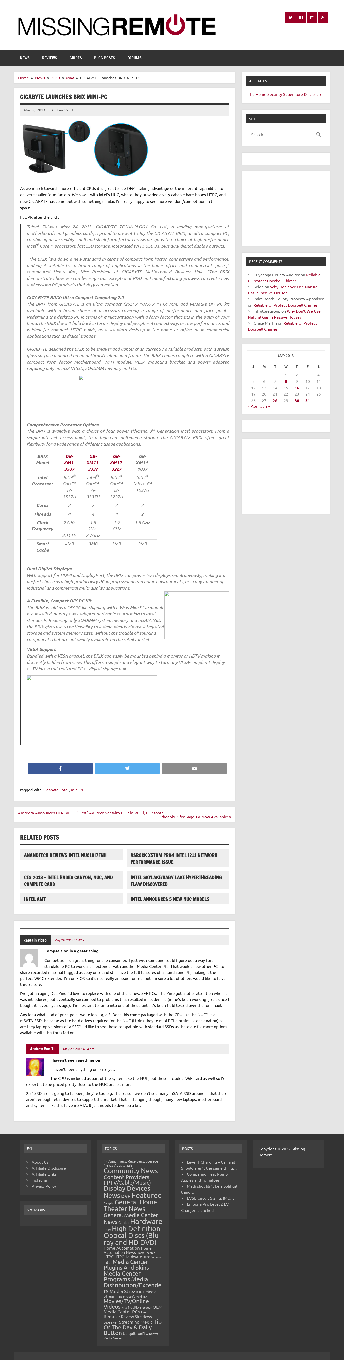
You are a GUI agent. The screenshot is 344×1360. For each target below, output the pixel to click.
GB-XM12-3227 (116, 462)
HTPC (109, 1256)
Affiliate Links (44, 1173)
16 (297, 387)
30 (297, 400)
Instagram (41, 1179)
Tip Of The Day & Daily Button (133, 1327)
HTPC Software (152, 1257)
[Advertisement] (286, 208)
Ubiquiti (130, 1333)
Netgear (146, 1307)
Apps (118, 1165)
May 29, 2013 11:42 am (70, 940)
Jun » (265, 405)
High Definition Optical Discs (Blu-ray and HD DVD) (132, 1235)
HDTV (107, 1230)
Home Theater (146, 1253)
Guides (76, 58)
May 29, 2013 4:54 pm (78, 1049)
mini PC (78, 789)
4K (105, 1161)
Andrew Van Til (63, 110)
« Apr (252, 405)
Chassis (127, 1165)
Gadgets (109, 1203)
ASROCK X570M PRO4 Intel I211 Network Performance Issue (174, 858)
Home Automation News (128, 1250)
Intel (65, 789)
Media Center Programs (122, 1276)
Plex (143, 1312)
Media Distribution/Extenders (132, 1284)
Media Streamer (127, 1291)
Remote (112, 1316)
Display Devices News (127, 1191)
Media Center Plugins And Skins (126, 1264)
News (25, 58)
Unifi (141, 1333)
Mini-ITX (141, 1296)
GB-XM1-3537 (69, 462)
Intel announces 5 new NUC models (170, 899)
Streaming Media (136, 1321)
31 (307, 400)
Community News (131, 1170)
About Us (40, 1161)
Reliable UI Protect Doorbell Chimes (285, 304)
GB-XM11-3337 (93, 462)
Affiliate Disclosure (49, 1167)
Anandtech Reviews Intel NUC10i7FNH (65, 855)
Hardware (146, 1221)
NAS (124, 1307)
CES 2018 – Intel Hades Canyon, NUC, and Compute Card (68, 880)
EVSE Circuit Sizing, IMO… (210, 1197)
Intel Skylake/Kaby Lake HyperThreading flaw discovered (176, 880)
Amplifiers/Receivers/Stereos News (131, 1163)
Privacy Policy (44, 1185)
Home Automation (122, 1247)
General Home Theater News (130, 1205)
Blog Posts (104, 58)
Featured (147, 1195)
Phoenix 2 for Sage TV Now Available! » (195, 816)
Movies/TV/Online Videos (126, 1304)
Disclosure (313, 94)
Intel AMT (35, 899)
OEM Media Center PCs (133, 1309)
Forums (134, 58)
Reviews (49, 58)
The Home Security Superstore (275, 94)
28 (275, 400)
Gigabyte (51, 789)
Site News (143, 1316)
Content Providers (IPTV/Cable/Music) (127, 1180)
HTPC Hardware (128, 1256)
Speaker (111, 1321)
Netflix (133, 1307)
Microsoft (129, 1296)
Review (127, 1316)
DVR (126, 1196)
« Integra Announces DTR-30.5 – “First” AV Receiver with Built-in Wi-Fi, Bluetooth (91, 812)
